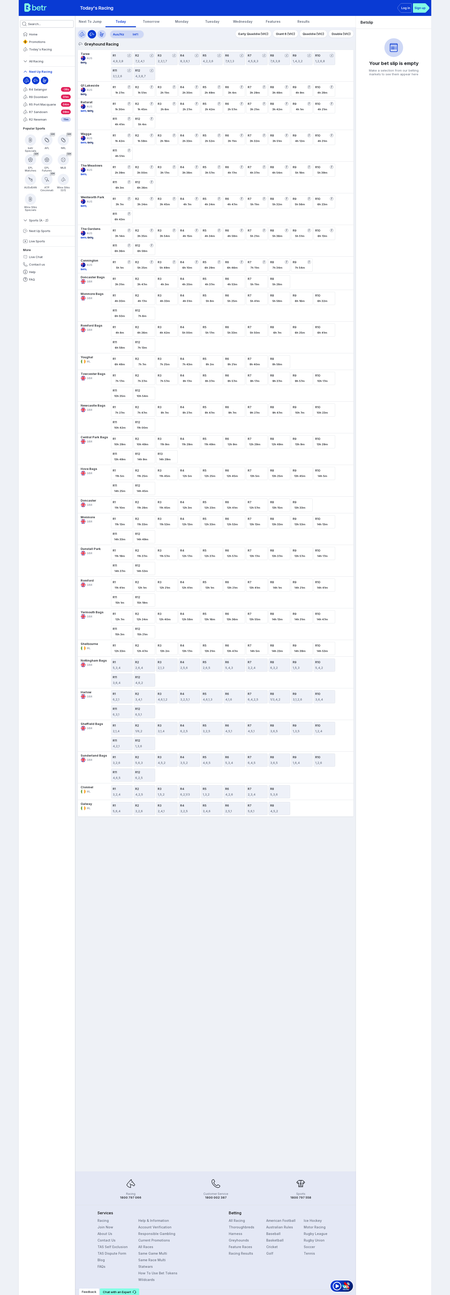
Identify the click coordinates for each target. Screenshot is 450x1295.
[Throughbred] (26, 80)
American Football (281, 1221)
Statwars (145, 1266)
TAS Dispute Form (112, 1253)
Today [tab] (121, 21)
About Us (105, 1234)
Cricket (272, 1247)
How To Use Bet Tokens (157, 1273)
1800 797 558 (300, 1197)
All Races (145, 1247)
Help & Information (153, 1221)
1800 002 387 (216, 1197)
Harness (235, 1234)
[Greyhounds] (92, 34)
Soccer (309, 1247)
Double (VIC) (341, 34)
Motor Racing (315, 1227)
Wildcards (146, 1280)
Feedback (89, 1292)
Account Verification (155, 1227)
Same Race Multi (152, 1260)
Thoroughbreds (241, 1227)
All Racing (237, 1221)
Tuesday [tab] (212, 21)
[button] (119, 1291)
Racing (103, 1221)
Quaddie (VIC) (313, 34)
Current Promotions (154, 1240)
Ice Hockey (313, 1221)
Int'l (135, 34)
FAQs (101, 1266)
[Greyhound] (35, 80)
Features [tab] (273, 21)
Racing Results (241, 1253)
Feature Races (240, 1247)
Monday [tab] (181, 21)
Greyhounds (239, 1240)
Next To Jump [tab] (90, 21)
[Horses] (82, 34)
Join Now (105, 1227)
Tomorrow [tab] (151, 21)
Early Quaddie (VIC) (253, 34)
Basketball (275, 1240)
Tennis (309, 1253)
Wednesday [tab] (242, 21)
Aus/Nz (118, 34)
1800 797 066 (130, 1197)
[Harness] (44, 80)
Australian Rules (279, 1227)
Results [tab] (303, 21)
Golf (269, 1253)
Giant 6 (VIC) (285, 34)
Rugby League (315, 1234)
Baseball (273, 1234)
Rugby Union (314, 1240)
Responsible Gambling (156, 1234)
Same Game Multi (152, 1253)
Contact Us (107, 1240)
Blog (101, 1260)
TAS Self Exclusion (113, 1247)
